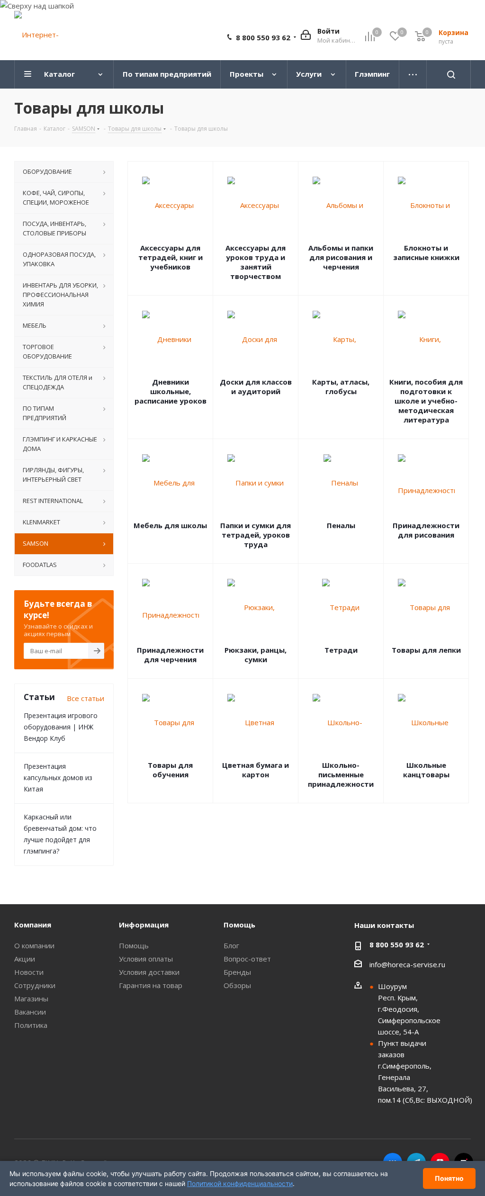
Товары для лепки (426, 650)
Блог (231, 945)
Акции (24, 958)
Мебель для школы (170, 525)
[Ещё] (413, 74)
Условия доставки (149, 972)
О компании (34, 945)
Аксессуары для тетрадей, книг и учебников (170, 257)
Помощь (134, 945)
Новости (29, 972)
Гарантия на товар (150, 985)
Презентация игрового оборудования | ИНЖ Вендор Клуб (61, 727)
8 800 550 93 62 (263, 37)
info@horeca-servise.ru (407, 964)
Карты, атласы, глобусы (340, 386)
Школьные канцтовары (426, 769)
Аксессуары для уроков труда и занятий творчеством (255, 262)
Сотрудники (34, 985)
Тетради (341, 650)
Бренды (237, 972)
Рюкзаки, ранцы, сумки (256, 654)
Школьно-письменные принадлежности (341, 774)
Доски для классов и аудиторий (256, 386)
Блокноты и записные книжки (426, 252)
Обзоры (237, 985)
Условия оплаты (146, 958)
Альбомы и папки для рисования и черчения (340, 257)
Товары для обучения (170, 769)
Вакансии (30, 1011)
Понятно (449, 1178)
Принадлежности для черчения (170, 654)
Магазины (31, 998)
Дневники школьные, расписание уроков (171, 391)
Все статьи (85, 698)
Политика (30, 1025)
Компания (32, 924)
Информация (144, 924)
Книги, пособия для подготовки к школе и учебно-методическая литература (426, 400)
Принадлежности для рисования (426, 530)
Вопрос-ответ (247, 958)
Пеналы (341, 525)
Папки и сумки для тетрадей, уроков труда (255, 535)
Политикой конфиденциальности (240, 1183)
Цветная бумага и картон (255, 769)
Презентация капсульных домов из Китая (58, 777)
